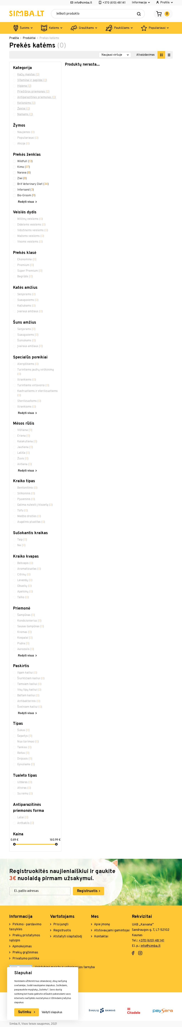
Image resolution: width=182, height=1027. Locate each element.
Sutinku (25, 1012)
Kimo (23, 167)
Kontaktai (100, 937)
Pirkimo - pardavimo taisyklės (25, 927)
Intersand (25, 190)
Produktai (29, 38)
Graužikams (86, 28)
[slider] (14, 844)
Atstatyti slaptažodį (67, 937)
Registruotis (87, 891)
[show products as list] (169, 55)
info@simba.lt (83, 3)
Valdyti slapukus (52, 1012)
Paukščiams (121, 28)
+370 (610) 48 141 (114, 3)
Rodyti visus (26, 202)
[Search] (139, 13)
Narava (24, 173)
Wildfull (25, 161)
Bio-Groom (26, 195)
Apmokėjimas (22, 946)
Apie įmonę (101, 924)
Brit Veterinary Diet (33, 184)
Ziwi (22, 178)
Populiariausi (157, 28)
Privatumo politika (25, 959)
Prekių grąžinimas (25, 953)
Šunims (24, 28)
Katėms (54, 28)
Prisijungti (60, 924)
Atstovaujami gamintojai (111, 930)
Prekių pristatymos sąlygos (24, 938)
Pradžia (14, 38)
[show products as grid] (161, 55)
